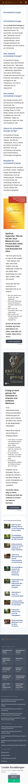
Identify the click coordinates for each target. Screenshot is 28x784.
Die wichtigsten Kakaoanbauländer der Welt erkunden (17, 537)
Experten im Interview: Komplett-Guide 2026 (13, 745)
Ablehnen (14, 777)
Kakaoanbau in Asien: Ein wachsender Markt (17, 594)
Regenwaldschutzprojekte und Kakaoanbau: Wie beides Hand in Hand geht (17, 583)
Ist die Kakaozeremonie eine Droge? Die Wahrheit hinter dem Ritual (12, 700)
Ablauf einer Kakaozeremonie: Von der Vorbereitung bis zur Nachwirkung (12, 714)
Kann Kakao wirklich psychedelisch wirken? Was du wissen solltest (13, 718)
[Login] (25, 2)
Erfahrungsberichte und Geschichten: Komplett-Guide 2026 (11, 727)
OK (14, 780)
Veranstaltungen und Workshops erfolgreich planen (13, 736)
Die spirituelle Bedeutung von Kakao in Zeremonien (12, 709)
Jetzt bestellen (14, 507)
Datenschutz (6, 755)
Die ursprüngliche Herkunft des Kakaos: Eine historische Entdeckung (17, 571)
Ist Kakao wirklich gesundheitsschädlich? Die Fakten (18, 602)
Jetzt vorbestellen (14, 341)
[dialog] (14, 774)
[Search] (20, 2)
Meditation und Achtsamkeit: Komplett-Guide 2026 (14, 741)
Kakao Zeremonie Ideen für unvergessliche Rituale (13, 705)
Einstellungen (14, 773)
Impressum (5, 752)
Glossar (4, 761)
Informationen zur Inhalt (9, 758)
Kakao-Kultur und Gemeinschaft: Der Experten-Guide (11, 732)
